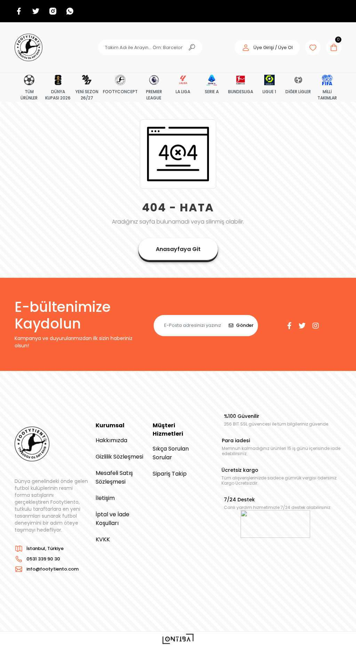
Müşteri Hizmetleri (168, 429)
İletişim (105, 498)
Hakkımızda (111, 440)
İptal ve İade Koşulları (112, 518)
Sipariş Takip (170, 474)
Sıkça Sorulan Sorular (171, 453)
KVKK (103, 539)
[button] (267, 47)
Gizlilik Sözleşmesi (119, 457)
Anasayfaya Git (178, 249)
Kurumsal (110, 425)
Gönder (244, 325)
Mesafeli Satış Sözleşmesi (114, 477)
